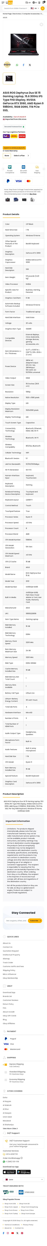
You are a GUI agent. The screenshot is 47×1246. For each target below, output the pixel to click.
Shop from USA (10, 1204)
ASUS (5, 17)
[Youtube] (13, 1233)
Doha (5, 1097)
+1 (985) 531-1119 (12, 1161)
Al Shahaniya (8, 1124)
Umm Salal (7, 1117)
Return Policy (8, 1004)
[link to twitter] (30, 65)
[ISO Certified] (25, 1192)
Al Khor (6, 1109)
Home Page (7, 14)
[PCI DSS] (8, 1192)
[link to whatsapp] (17, 65)
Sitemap (6, 959)
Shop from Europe (28, 1213)
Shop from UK (24, 1204)
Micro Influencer (9, 974)
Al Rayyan (7, 1101)
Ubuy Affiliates (9, 1023)
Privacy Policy (28, 1225)
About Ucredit (8, 1012)
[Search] (43, 8)
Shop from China (27, 1210)
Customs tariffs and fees (13, 966)
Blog (5, 1019)
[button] (28, 2)
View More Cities (10, 1128)
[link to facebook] (23, 65)
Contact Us (7, 947)
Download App (9, 992)
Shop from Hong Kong (29, 1207)
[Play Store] (24, 1173)
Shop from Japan (11, 1207)
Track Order (8, 962)
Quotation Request (11, 951)
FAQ (4, 1008)
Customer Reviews (10, 1000)
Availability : (8, 117)
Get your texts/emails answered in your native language (23, 1145)
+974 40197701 (12, 1154)
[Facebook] (5, 1233)
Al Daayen (7, 1113)
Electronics (17, 14)
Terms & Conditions (12, 1225)
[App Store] (10, 1173)
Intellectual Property (11, 955)
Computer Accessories (31, 14)
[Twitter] (18, 1233)
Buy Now (33, 194)
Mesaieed (7, 1121)
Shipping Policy (9, 970)
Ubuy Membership (10, 978)
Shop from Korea (11, 1210)
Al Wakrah (7, 1105)
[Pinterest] (23, 1233)
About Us (6, 943)
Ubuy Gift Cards (9, 1016)
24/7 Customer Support (19, 1141)
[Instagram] (9, 1233)
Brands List (7, 996)
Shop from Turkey (11, 1213)
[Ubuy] (9, 2)
